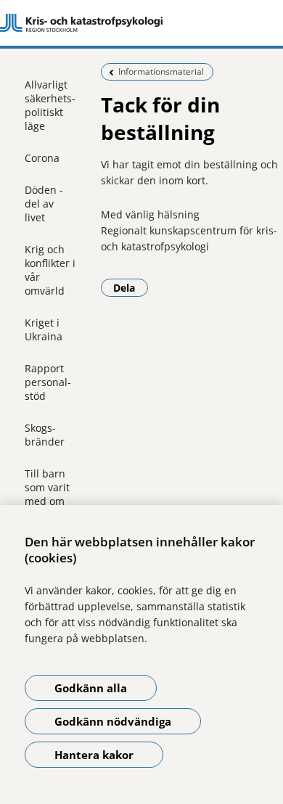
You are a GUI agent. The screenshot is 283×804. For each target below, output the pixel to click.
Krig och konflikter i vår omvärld (50, 270)
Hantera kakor (94, 754)
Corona (42, 158)
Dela (130, 287)
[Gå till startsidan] (141, 23)
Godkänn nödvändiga (112, 721)
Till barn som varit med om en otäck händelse (47, 501)
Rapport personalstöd (48, 382)
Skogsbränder (45, 434)
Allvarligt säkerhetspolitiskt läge (50, 105)
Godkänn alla (90, 688)
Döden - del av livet (44, 203)
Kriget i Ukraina (43, 329)
